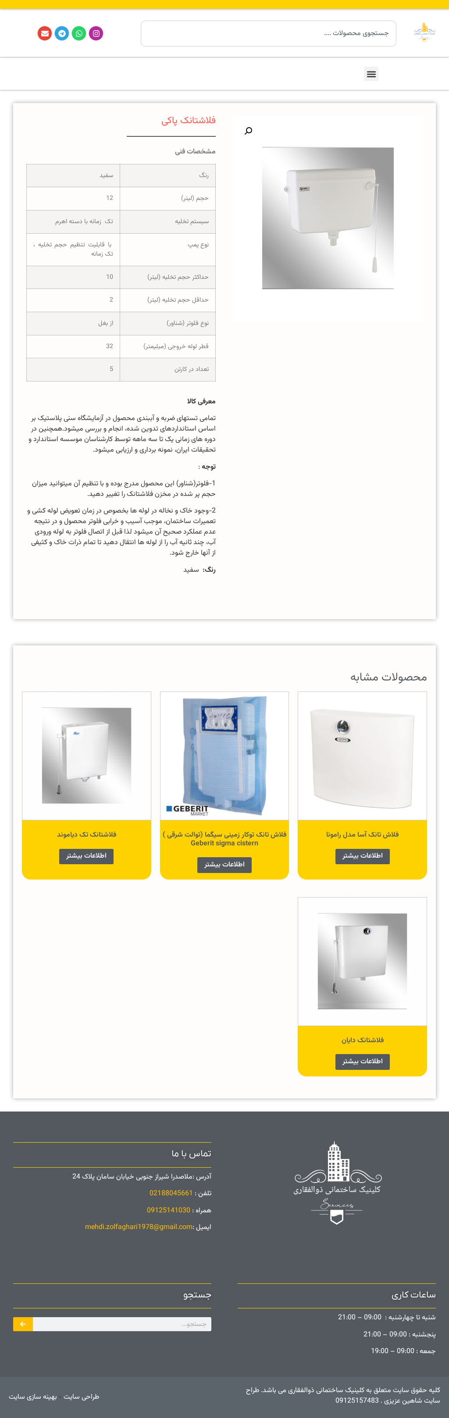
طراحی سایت (80, 1397)
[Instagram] (96, 33)
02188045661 (171, 1193)
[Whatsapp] (78, 33)
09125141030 (168, 1210)
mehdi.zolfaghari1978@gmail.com (138, 1227)
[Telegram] (61, 33)
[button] (371, 74)
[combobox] (268, 33)
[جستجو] (23, 1324)
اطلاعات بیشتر (362, 856)
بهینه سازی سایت (33, 1397)
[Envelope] (44, 33)
